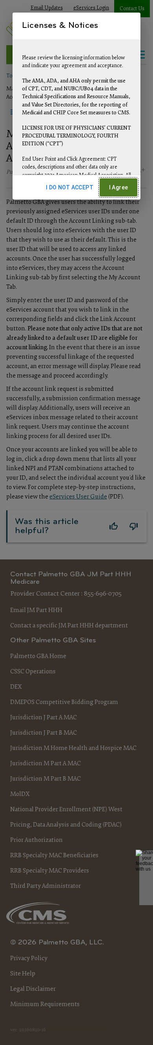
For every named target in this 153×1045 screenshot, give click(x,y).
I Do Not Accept (69, 187)
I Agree (118, 187)
